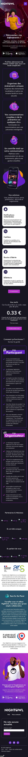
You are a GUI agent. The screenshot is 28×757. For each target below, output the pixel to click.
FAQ (8, 714)
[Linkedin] (14, 742)
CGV (2, 749)
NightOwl (8, 747)
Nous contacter (16, 714)
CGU (6, 749)
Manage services (2, 756)
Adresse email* (8, 728)
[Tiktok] (18, 742)
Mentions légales (5, 751)
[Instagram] (10, 742)
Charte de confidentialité (15, 749)
